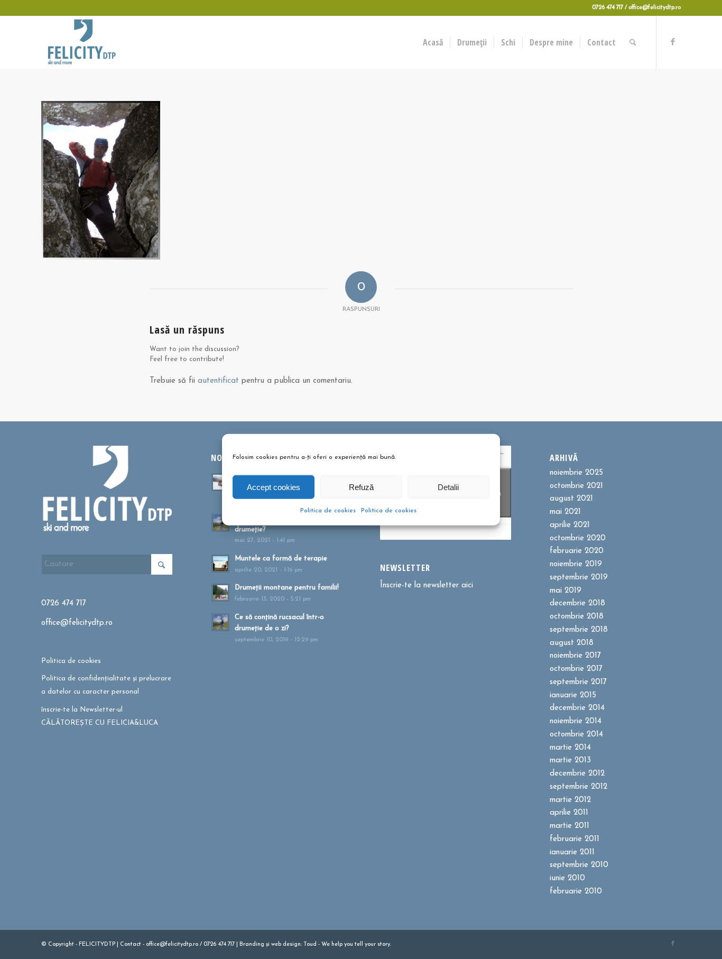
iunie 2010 (567, 878)
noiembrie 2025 (576, 473)
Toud (310, 944)
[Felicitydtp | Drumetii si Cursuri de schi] (81, 42)
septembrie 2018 (579, 630)
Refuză (361, 486)
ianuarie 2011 (572, 852)
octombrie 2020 (578, 538)
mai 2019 (565, 591)
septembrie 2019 (579, 578)
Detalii (448, 486)
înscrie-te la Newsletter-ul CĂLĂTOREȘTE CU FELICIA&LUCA (99, 716)
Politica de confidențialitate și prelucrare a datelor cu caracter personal (106, 685)
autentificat (218, 381)
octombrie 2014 (576, 735)
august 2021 (571, 499)
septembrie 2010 (579, 865)
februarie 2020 (577, 551)
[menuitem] (433, 42)
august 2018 (572, 643)
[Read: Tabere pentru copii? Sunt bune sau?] (220, 482)
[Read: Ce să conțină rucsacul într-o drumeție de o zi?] (220, 622)
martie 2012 (570, 800)
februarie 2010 (576, 892)
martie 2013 (570, 760)
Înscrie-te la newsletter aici (426, 585)
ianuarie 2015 (573, 695)
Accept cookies (273, 486)
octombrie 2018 (577, 617)
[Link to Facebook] (673, 42)
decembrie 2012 (577, 774)
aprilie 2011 (569, 813)
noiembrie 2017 (575, 656)
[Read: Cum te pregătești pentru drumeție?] (220, 522)
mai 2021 (565, 512)
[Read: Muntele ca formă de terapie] (220, 563)
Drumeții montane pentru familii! (287, 587)
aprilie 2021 (570, 525)
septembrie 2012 (578, 787)
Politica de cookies (328, 511)
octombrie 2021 (576, 486)
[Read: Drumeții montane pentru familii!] (220, 592)
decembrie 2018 (577, 603)
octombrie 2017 (576, 669)
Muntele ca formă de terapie (281, 558)
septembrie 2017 (578, 682)
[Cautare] (633, 42)
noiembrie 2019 (576, 564)
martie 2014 (570, 748)
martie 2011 (569, 826)
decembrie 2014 (577, 708)
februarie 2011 (574, 839)
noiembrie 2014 (575, 721)
